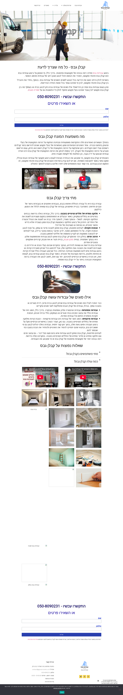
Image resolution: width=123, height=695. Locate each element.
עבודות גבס (78, 5)
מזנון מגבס (68, 239)
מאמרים (46, 5)
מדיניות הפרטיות (57, 688)
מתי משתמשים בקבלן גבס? (82, 354)
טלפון (106, 117)
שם (107, 109)
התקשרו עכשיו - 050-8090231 (61, 96)
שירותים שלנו (67, 5)
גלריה (56, 5)
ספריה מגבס (33, 89)
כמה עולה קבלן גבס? (86, 361)
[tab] (61, 354)
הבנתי (61, 692)
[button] (98, 681)
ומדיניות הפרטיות (40, 130)
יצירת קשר (37, 5)
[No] (120, 689)
